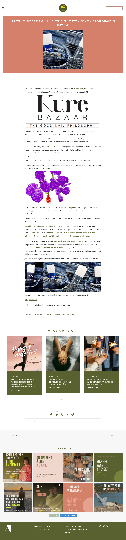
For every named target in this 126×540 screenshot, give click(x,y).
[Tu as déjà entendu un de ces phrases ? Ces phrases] (108, 497)
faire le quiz (114, 8)
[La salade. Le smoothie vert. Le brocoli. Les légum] (48, 497)
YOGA (108, 8)
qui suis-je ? (19, 8)
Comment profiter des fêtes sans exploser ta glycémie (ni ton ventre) (62, 382)
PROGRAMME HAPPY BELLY (35, 8)
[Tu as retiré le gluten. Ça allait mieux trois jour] (78, 497)
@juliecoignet (63, 448)
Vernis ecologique (68, 315)
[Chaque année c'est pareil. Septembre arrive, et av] (17, 467)
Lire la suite (16, 388)
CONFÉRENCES (76, 8)
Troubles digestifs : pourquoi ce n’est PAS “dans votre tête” (22, 382)
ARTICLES (101, 8)
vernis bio (57, 315)
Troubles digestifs (32, 341)
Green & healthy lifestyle (19, 341)
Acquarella (73, 207)
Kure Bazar (48, 315)
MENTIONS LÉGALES (73, 526)
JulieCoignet (38, 315)
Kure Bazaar (78, 89)
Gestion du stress (16, 344)
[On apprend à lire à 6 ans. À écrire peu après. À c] (48, 467)
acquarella (28, 315)
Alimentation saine (28, 344)
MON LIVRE (50, 8)
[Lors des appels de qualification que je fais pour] (78, 467)
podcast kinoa (89, 8)
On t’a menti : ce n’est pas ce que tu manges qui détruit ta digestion (100, 382)
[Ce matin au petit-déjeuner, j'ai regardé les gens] (17, 497)
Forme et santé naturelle (19, 347)
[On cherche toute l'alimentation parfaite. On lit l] (108, 467)
